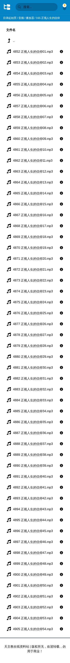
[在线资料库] (7, 7)
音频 (21, 17)
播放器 (30, 17)
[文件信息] (61, 52)
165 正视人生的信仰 (48, 17)
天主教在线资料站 (16, 646)
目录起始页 (9, 17)
